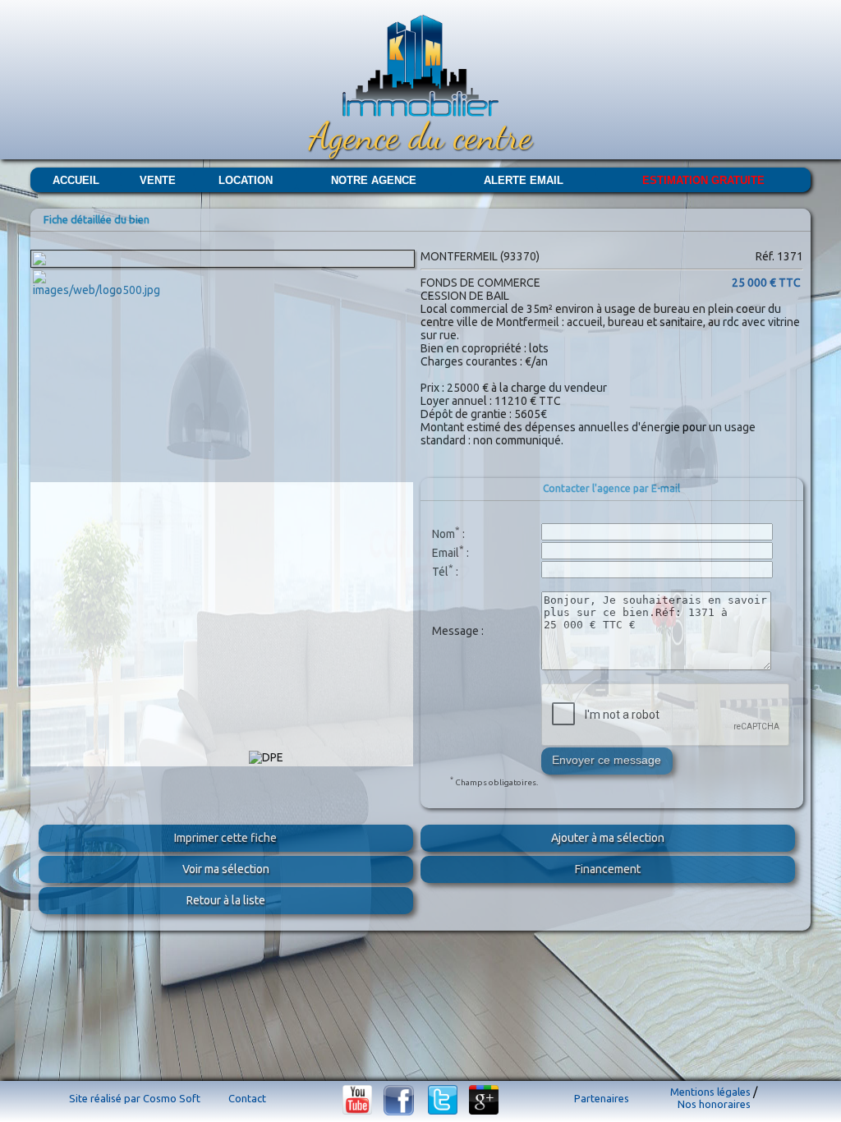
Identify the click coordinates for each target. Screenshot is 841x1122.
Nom (443, 533)
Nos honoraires (714, 1104)
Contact (247, 1098)
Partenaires (601, 1098)
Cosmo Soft (171, 1098)
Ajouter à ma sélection (607, 837)
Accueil (76, 180)
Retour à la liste (225, 900)
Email (445, 552)
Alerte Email (523, 180)
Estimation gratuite (703, 180)
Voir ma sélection (225, 869)
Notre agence (373, 180)
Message (455, 630)
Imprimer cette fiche (225, 837)
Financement (608, 869)
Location (245, 180)
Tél (440, 570)
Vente (158, 180)
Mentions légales (710, 1091)
